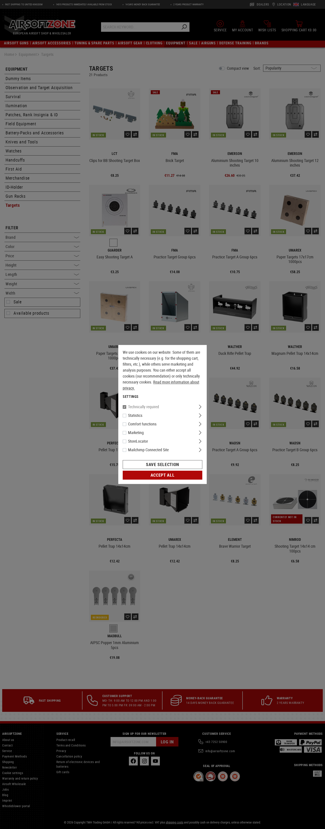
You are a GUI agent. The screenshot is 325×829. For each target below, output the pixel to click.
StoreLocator (138, 441)
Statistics (135, 415)
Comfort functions (142, 424)
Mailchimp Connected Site (148, 450)
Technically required (143, 407)
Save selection (162, 465)
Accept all (162, 475)
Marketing (136, 432)
